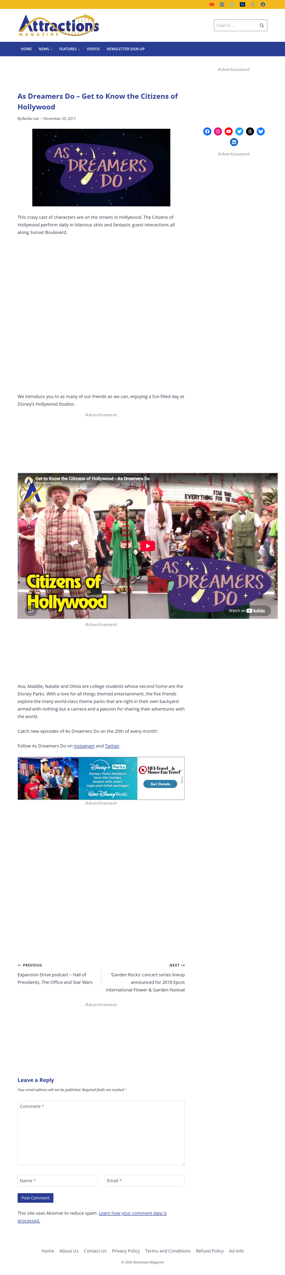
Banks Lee (30, 118)
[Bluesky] (242, 4)
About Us (69, 1251)
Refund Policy (210, 1251)
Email (114, 1181)
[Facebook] (263, 4)
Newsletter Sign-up (126, 48)
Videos (93, 48)
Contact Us (95, 1251)
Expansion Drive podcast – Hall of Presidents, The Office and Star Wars (55, 974)
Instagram (84, 746)
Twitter (112, 746)
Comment (32, 1106)
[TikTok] (232, 4)
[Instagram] (222, 4)
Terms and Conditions (168, 1251)
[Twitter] (252, 4)
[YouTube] (211, 4)
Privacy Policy (126, 1251)
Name (28, 1181)
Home (26, 48)
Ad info (236, 1251)
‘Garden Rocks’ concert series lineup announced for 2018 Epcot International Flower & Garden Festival (145, 978)
